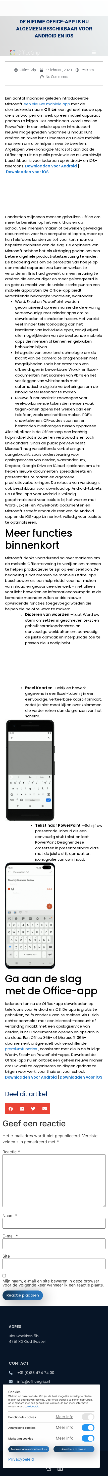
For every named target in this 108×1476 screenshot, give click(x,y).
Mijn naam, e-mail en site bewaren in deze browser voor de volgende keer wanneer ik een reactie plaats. (53, 1283)
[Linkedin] (60, 1468)
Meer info (64, 1416)
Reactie (11, 1152)
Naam (10, 1216)
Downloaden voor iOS (27, 171)
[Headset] (48, 1468)
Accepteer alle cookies (74, 1448)
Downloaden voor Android (51, 166)
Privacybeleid (21, 1459)
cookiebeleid (32, 1406)
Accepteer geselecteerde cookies (29, 1448)
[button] (93, 52)
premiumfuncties (21, 1048)
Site (6, 1256)
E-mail (10, 1236)
